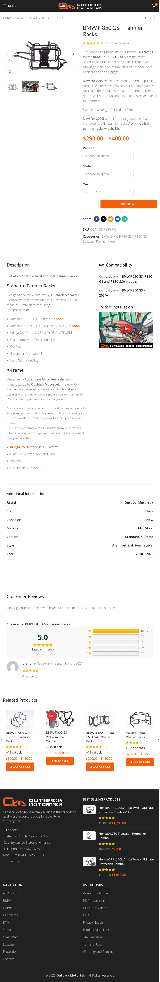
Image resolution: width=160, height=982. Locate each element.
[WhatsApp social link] (125, 219)
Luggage (89, 241)
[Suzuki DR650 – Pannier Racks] (140, 719)
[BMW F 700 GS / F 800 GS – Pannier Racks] (20, 719)
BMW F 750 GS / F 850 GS (46, 18)
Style (87, 166)
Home (7, 18)
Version (88, 148)
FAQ (86, 915)
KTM (6, 922)
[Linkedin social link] (118, 219)
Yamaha (8, 930)
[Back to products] (150, 18)
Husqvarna (10, 915)
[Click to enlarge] (10, 71)
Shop (60, 319)
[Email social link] (111, 219)
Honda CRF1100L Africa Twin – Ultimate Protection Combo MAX (126, 810)
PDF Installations (95, 900)
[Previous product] (145, 18)
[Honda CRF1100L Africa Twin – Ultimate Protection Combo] (89, 867)
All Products (11, 893)
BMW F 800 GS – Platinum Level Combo (57, 737)
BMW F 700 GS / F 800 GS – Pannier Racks (18, 737)
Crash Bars (11, 937)
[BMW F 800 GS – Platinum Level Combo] (60, 719)
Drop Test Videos (95, 908)
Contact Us (11, 861)
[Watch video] (10, 60)
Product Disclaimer (96, 930)
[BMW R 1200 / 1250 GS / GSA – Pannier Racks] (100, 719)
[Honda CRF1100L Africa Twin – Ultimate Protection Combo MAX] (89, 815)
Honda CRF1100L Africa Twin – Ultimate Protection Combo (126, 861)
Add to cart (128, 204)
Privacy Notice (93, 922)
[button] (7, 54)
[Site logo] (80, 5)
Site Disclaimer (93, 937)
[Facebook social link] (97, 219)
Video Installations (95, 893)
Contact (8, 959)
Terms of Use (92, 944)
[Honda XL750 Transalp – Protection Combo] (89, 841)
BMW (19, 18)
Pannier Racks (106, 241)
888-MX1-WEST (31, 849)
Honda (7, 908)
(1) (25, 746)
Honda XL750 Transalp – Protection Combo (123, 836)
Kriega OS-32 (20, 447)
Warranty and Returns (98, 951)
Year (86, 184)
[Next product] (154, 18)
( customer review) (115, 43)
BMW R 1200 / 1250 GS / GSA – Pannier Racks (100, 737)
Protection (10, 951)
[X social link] (104, 219)
